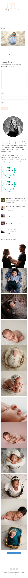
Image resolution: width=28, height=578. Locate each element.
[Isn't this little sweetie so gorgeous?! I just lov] (14, 358)
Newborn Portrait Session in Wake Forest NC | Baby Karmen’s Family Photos (15, 231)
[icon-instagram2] (14, 569)
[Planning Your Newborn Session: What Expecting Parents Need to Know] (3, 223)
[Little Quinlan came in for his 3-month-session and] (14, 280)
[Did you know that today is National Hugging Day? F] (14, 486)
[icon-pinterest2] (17, 569)
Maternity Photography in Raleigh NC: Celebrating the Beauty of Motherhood (16, 199)
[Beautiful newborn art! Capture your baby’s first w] (14, 512)
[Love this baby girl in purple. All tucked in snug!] (14, 306)
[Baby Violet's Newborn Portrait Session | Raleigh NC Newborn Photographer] (3, 215)
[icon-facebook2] (11, 569)
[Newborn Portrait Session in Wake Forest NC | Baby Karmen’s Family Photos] (3, 231)
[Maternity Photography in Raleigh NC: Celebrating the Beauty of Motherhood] (3, 200)
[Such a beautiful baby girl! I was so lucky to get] (14, 537)
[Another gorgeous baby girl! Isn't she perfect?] (14, 332)
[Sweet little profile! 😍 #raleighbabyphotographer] (14, 409)
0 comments (4, 28)
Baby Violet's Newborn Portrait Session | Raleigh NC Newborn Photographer (16, 215)
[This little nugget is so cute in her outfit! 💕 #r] (14, 435)
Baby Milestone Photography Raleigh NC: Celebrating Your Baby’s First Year (16, 207)
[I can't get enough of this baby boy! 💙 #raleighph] (14, 460)
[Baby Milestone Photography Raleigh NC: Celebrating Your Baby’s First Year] (3, 208)
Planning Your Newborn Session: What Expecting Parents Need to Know (16, 223)
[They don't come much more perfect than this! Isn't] (14, 383)
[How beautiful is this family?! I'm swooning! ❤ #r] (14, 255)
